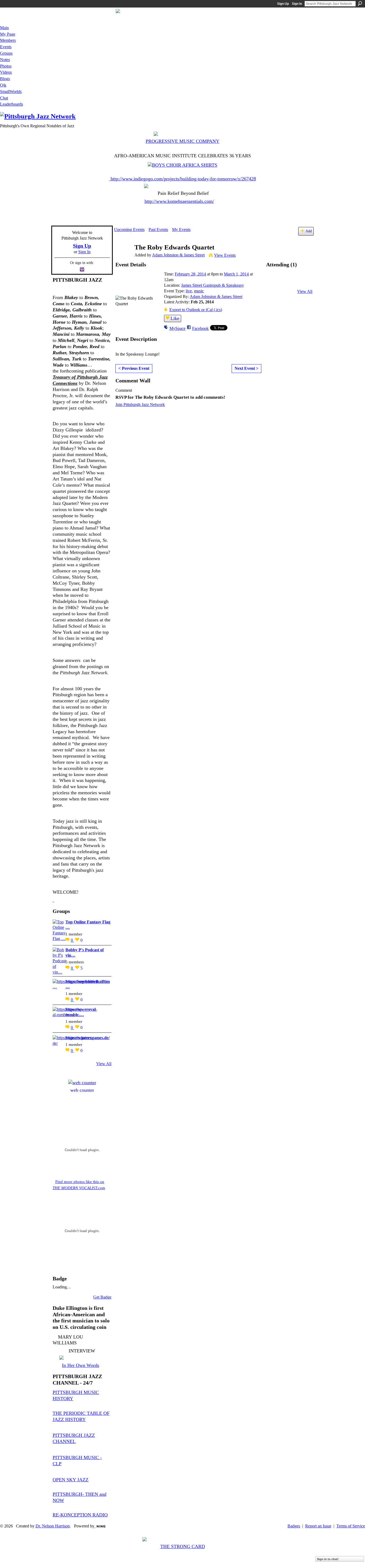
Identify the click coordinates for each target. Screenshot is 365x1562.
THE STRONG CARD (182, 1546)
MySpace (177, 328)
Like (174, 318)
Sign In (297, 4)
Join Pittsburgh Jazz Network (140, 404)
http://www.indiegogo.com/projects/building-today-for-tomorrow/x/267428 (183, 178)
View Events (225, 255)
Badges (294, 1526)
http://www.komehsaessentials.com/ (179, 201)
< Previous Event (133, 368)
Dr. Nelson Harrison (53, 1526)
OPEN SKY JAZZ (70, 1479)
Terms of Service (350, 1526)
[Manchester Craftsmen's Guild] (53, 900)
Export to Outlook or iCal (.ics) (195, 309)
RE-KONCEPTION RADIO (80, 1515)
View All (103, 1063)
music (199, 291)
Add (308, 231)
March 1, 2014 (236, 274)
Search (360, 3)
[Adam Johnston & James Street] (122, 257)
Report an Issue (318, 1526)
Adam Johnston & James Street (178, 255)
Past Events (158, 229)
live (189, 291)
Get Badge (102, 1297)
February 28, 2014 (190, 274)
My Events (181, 229)
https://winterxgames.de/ (87, 1037)
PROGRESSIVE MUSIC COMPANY (182, 141)
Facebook (200, 328)
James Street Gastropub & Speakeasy (212, 285)
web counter (82, 1090)
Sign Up (283, 4)
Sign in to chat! (328, 1559)
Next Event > (246, 368)
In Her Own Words (80, 1365)
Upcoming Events (129, 229)
